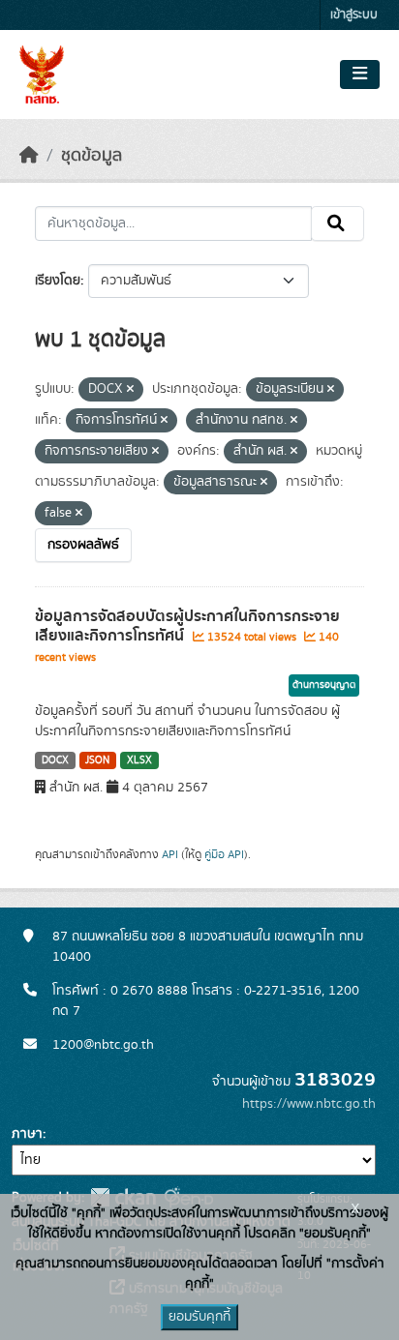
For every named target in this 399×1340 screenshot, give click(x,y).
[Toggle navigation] (360, 74)
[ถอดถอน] (130, 390)
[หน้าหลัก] (29, 155)
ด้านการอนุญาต (323, 685)
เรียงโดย (57, 280)
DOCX (55, 760)
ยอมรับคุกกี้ (199, 1316)
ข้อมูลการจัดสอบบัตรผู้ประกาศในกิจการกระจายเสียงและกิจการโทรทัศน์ (187, 626)
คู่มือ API (224, 854)
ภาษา (27, 1134)
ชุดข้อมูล (91, 155)
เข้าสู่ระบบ (354, 15)
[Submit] (337, 223)
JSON (97, 760)
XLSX (139, 760)
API (170, 854)
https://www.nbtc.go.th (309, 1104)
